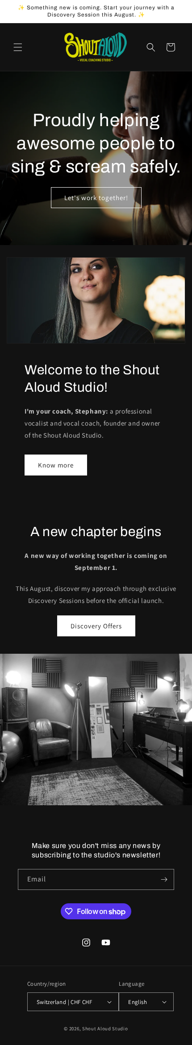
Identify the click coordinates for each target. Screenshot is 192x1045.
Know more (56, 465)
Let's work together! (96, 197)
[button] (18, 47)
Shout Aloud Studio (105, 1028)
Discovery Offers (96, 626)
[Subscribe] (164, 879)
